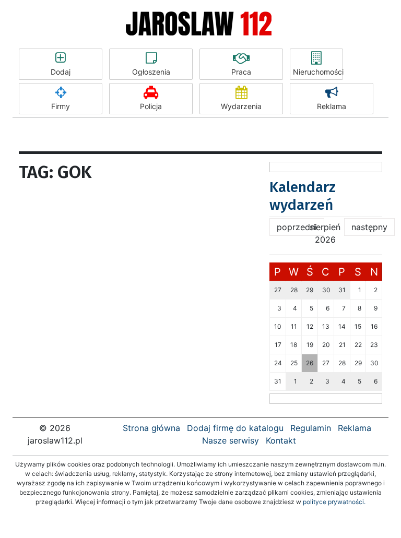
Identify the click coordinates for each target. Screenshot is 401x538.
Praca (241, 71)
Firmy (60, 106)
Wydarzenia (241, 106)
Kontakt (281, 440)
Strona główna (151, 428)
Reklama (331, 106)
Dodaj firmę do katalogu (235, 428)
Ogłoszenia (151, 71)
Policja (151, 106)
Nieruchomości (318, 71)
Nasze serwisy (230, 440)
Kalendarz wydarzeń (302, 195)
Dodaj (60, 71)
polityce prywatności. (334, 502)
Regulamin (310, 428)
